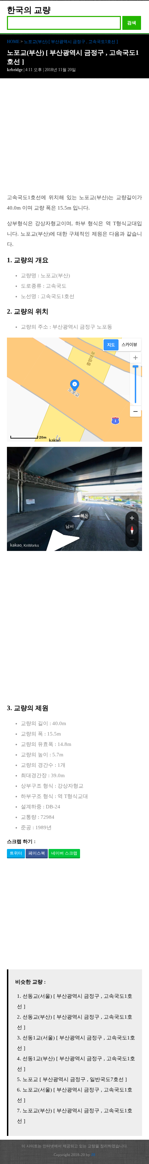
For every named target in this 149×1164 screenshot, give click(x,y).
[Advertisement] (74, 139)
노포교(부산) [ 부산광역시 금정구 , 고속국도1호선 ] (71, 41)
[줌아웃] (132, 541)
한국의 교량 (29, 10)
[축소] (135, 411)
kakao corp (15, 545)
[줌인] (132, 517)
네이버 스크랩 (64, 853)
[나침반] (132, 529)
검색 (131, 22)
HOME (13, 41)
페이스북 (36, 853)
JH (93, 1155)
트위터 (16, 853)
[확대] (135, 357)
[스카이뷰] (129, 344)
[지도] (111, 344)
